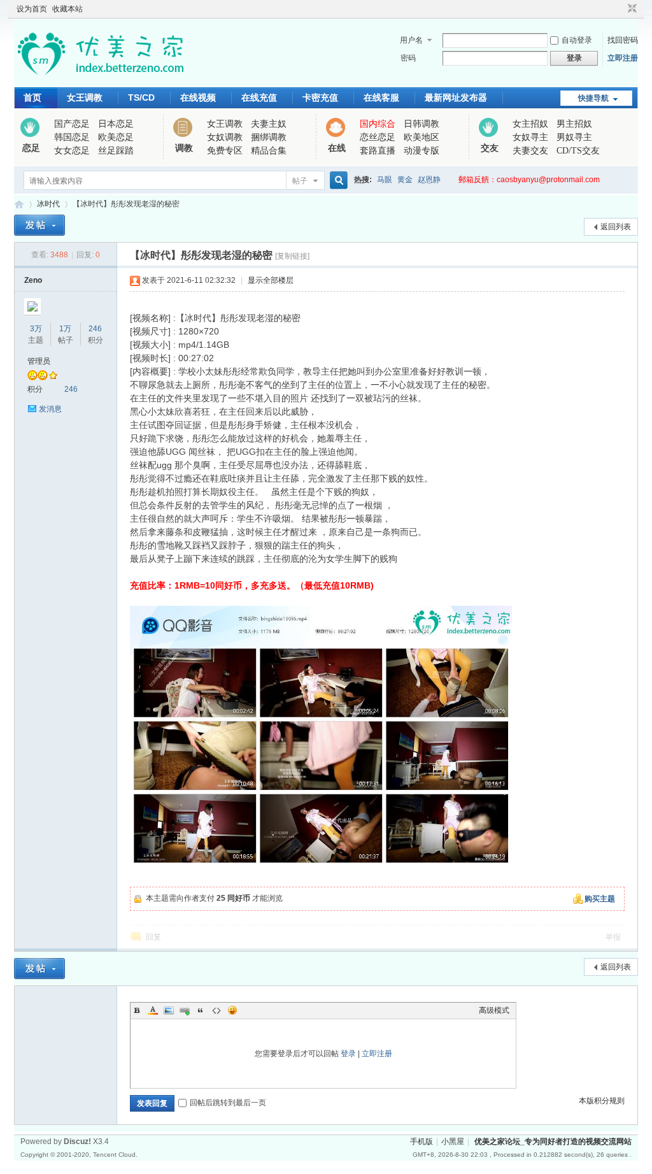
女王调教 (85, 97)
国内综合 (377, 124)
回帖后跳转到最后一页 (228, 1102)
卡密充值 (320, 97)
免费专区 (225, 150)
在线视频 (198, 97)
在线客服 (381, 97)
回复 (153, 937)
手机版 (421, 1141)
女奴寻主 (530, 137)
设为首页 (32, 8)
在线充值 (259, 97)
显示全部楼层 (271, 280)
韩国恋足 (72, 137)
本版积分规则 (602, 1100)
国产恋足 (72, 124)
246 (95, 328)
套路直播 (377, 150)
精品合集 (269, 150)
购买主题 (600, 898)
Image (168, 1010)
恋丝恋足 (377, 137)
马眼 (384, 179)
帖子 (300, 180)
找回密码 (622, 40)
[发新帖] (39, 225)
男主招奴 (574, 124)
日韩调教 (421, 124)
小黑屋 (452, 1141)
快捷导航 (593, 98)
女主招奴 (530, 124)
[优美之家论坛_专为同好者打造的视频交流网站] (100, 79)
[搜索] (337, 180)
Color (152, 1010)
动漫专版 (421, 150)
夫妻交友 (530, 150)
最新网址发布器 (456, 97)
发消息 (50, 408)
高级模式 (494, 1010)
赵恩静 (429, 179)
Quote (200, 1010)
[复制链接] (292, 256)
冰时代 (48, 203)
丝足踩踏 (116, 150)
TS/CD (141, 97)
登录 (348, 1053)
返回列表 (615, 226)
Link (184, 1010)
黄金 (405, 179)
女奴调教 (225, 137)
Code (216, 1010)
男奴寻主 (574, 137)
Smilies (232, 1010)
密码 (408, 58)
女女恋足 (72, 150)
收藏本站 (67, 8)
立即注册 (622, 58)
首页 (32, 97)
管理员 (38, 361)
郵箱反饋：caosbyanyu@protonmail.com (529, 179)
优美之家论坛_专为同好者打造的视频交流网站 (19, 204)
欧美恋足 (116, 137)
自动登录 (577, 40)
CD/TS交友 (578, 150)
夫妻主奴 (269, 124)
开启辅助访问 (620, 9)
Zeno (33, 280)
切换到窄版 (630, 9)
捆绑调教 (269, 137)
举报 (613, 937)
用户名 (411, 40)
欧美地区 (421, 137)
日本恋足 (116, 124)
